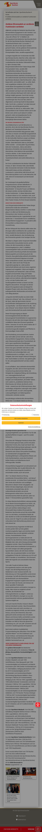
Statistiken (36, 415)
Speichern (21, 423)
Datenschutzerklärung (34, 427)
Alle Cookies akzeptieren (21, 418)
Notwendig (6, 415)
